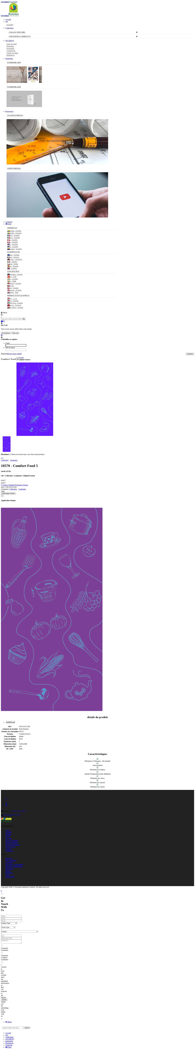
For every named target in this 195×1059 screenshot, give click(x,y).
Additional (10, 722)
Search (7, 830)
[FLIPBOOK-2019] (24, 82)
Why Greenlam (10, 860)
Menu (9, 1022)
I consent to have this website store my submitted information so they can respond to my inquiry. (5, 981)
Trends (7, 870)
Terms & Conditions (12, 844)
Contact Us (9, 850)
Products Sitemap (11, 842)
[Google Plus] (122, 1053)
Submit (4, 1000)
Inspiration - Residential (13, 866)
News (7, 874)
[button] (5, 712)
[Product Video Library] (57, 217)
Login (7, 836)
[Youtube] (170, 1053)
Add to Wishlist (8, 485)
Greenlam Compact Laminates (4, 958)
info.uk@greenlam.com (11, 815)
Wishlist (8, 834)
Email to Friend (22, 485)
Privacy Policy (10, 846)
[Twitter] (73, 1053)
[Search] (23, 319)
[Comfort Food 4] (1, 458)
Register (8, 838)
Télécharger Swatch (8, 493)
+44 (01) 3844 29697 (18, 811)
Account (8, 832)
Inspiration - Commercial (14, 864)
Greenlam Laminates (4, 949)
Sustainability (10, 876)
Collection (13, 489)
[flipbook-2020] (24, 106)
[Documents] (57, 164)
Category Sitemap (11, 840)
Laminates (22, 489)
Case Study (9, 868)
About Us (8, 858)
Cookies (8, 848)
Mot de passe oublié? (14, 354)
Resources (9, 872)
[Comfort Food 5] (35, 435)
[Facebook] (25, 1053)
